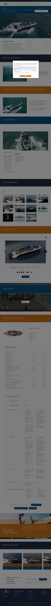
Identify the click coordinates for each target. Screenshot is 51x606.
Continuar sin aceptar (36, 61)
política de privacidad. (27, 72)
